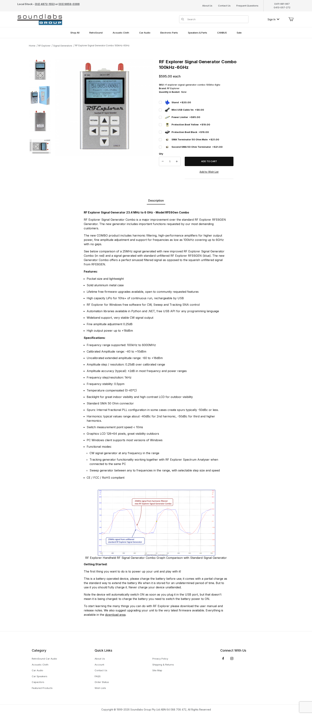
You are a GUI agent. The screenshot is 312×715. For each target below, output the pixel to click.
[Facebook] (223, 658)
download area (115, 614)
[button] (40, 70)
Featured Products (42, 688)
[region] (40, 122)
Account (99, 664)
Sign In (272, 19)
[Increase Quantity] (176, 161)
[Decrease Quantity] (162, 161)
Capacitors (38, 682)
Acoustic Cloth (40, 664)
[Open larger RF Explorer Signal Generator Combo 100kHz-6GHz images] (104, 107)
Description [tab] (156, 200)
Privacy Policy (160, 658)
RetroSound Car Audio (44, 658)
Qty (161, 153)
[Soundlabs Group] (39, 19)
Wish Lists (100, 688)
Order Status (102, 682)
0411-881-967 (282, 3)
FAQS (98, 676)
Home (32, 45)
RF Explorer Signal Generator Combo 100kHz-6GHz (102, 45)
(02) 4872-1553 (45, 4)
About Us (207, 5)
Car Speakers (39, 676)
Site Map (157, 670)
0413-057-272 (282, 7)
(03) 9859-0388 (69, 4)
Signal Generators (62, 45)
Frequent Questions (247, 5)
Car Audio (37, 670)
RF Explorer (44, 45)
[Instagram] (232, 658)
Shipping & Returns (163, 664)
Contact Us (224, 5)
